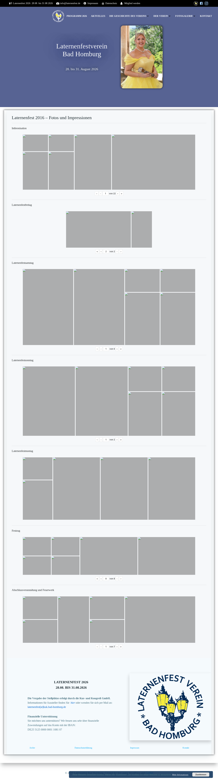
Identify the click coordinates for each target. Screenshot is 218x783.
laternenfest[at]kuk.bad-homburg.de (47, 706)
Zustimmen (200, 774)
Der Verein (160, 16)
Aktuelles (98, 16)
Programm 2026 (77, 16)
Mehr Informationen (180, 775)
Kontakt (206, 16)
